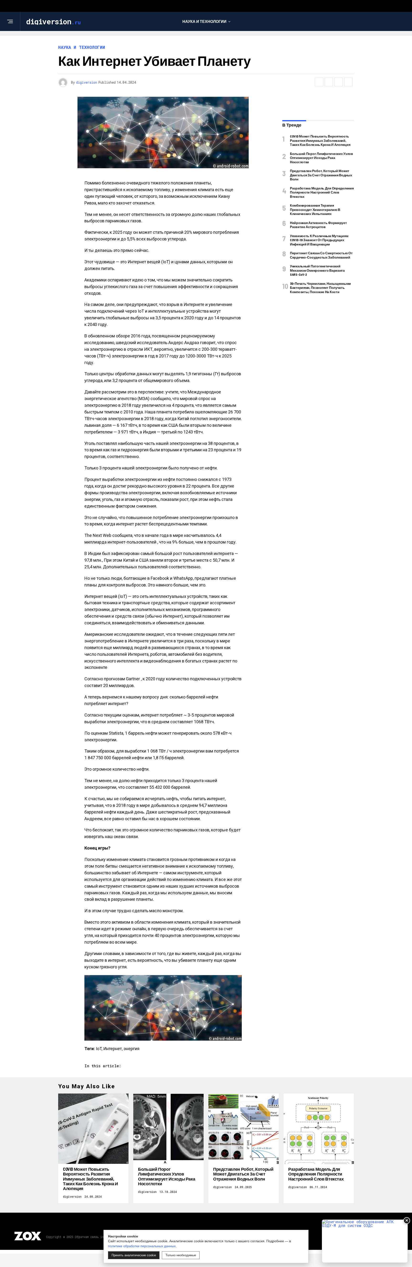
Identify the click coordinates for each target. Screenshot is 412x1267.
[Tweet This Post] (328, 82)
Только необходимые (180, 1255)
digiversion (86, 82)
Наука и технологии (204, 21)
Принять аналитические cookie (134, 1255)
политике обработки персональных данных (142, 1246)
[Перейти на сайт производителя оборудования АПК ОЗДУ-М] (364, 1241)
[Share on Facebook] (319, 82)
